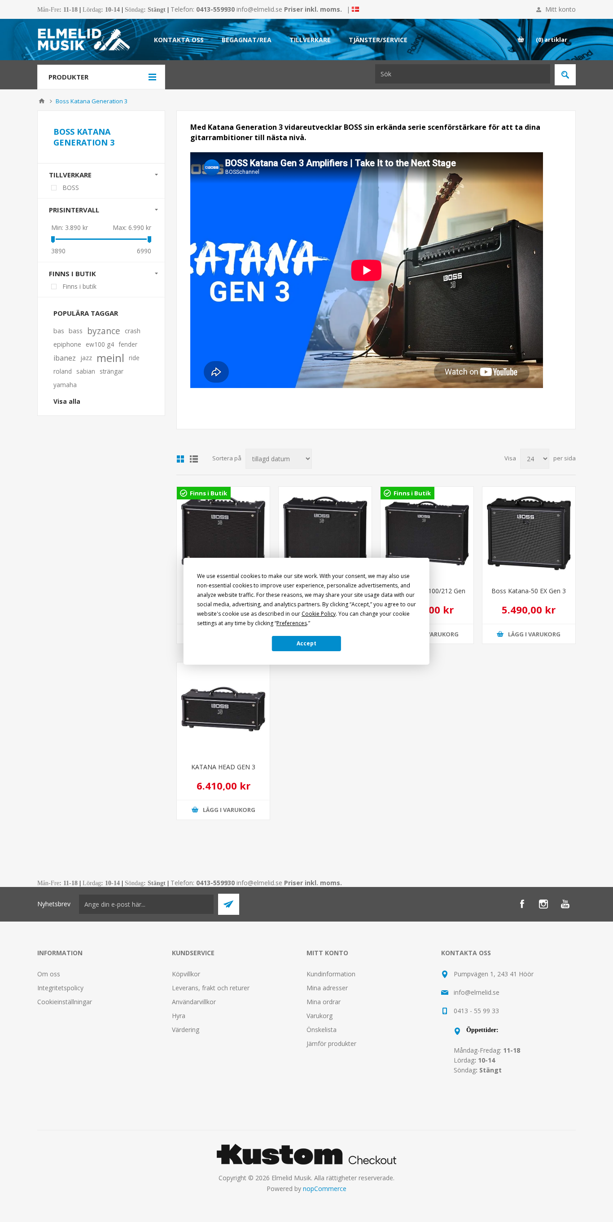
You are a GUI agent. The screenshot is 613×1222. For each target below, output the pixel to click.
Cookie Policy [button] (319, 614)
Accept (306, 643)
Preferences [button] (291, 623)
